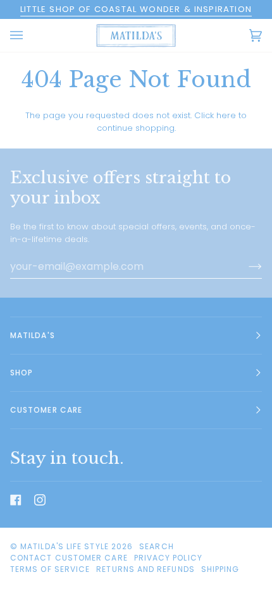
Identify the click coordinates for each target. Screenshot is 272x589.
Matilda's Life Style (64, 546)
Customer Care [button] (46, 409)
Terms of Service (50, 569)
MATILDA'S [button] (32, 335)
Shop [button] (21, 372)
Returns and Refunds (145, 569)
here (226, 115)
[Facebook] (16, 500)
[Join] (245, 267)
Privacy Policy (168, 557)
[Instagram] (40, 500)
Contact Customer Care (69, 557)
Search (156, 546)
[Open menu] (29, 35)
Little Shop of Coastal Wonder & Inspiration (136, 9)
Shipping (220, 569)
